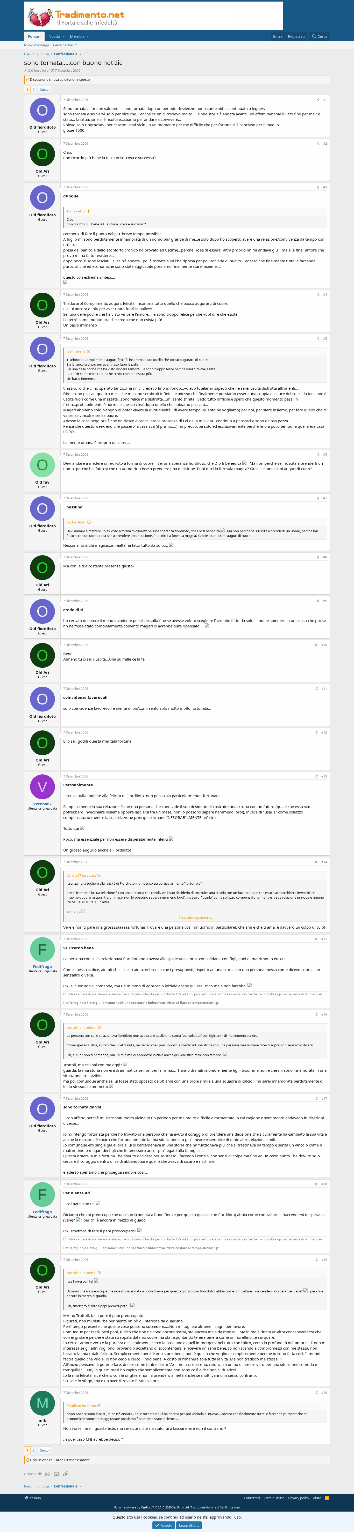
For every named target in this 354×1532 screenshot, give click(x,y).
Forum (34, 36)
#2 (325, 143)
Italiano (35, 1498)
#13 (324, 776)
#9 (325, 601)
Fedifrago (42, 966)
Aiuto (317, 1498)
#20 (324, 1392)
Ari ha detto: (76, 211)
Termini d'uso (274, 1498)
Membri (77, 36)
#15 (324, 939)
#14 (324, 862)
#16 (324, 1014)
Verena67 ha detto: (81, 875)
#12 (324, 732)
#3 (325, 187)
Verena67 (42, 803)
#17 (324, 1098)
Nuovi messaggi (36, 45)
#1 (325, 100)
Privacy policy (298, 1498)
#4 (325, 294)
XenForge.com (230, 1507)
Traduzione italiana (203, 1507)
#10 (324, 645)
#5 (325, 338)
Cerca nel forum (65, 45)
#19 (324, 1259)
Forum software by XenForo (152, 1507)
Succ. (44, 89)
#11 (324, 688)
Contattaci (252, 1498)
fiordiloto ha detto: (81, 1405)
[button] (63, 36)
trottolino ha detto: (81, 1027)
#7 (325, 498)
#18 (324, 1184)
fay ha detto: (76, 522)
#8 (325, 557)
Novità (54, 36)
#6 (325, 454)
